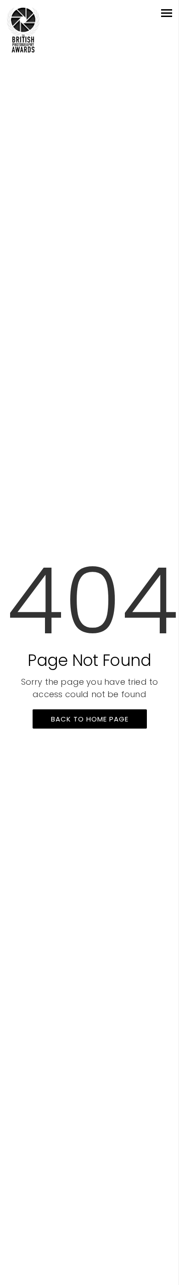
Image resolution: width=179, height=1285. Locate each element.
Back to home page (90, 719)
